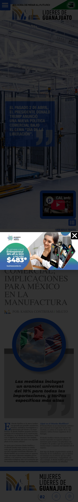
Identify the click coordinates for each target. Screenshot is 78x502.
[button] (74, 235)
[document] (39, 251)
